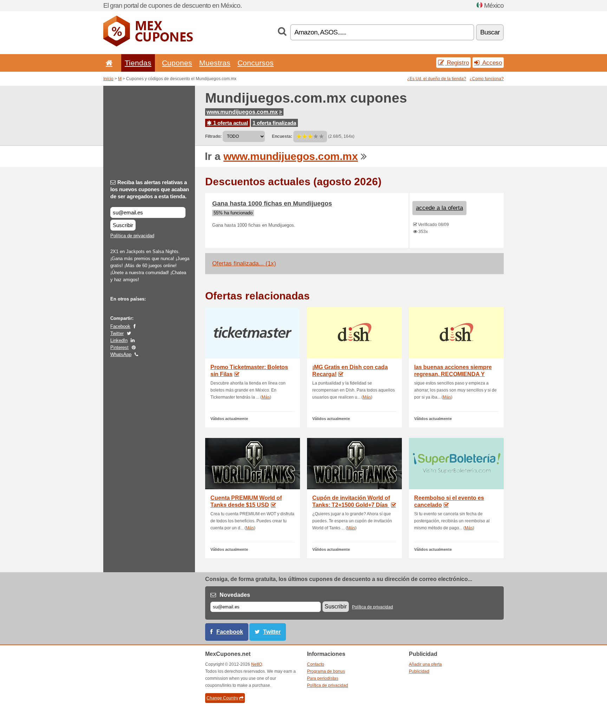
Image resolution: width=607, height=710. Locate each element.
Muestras (214, 63)
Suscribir (123, 225)
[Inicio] (107, 63)
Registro (457, 62)
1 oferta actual (230, 123)
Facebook (120, 326)
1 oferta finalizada (274, 123)
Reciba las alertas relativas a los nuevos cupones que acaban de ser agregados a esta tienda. (149, 189)
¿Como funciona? (487, 78)
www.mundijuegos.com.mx (242, 112)
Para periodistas (322, 678)
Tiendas (138, 63)
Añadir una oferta (425, 664)
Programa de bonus (326, 671)
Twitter (117, 333)
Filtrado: (213, 136)
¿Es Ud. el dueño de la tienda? (436, 78)
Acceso (491, 62)
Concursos (255, 63)
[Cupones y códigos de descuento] (148, 45)
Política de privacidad (132, 235)
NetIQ (256, 664)
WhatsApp (120, 354)
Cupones (177, 63)
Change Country (222, 698)
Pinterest (119, 347)
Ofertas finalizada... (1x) (244, 263)
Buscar (490, 32)
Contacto (315, 664)
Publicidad (419, 671)
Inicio (108, 78)
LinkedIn (119, 340)
